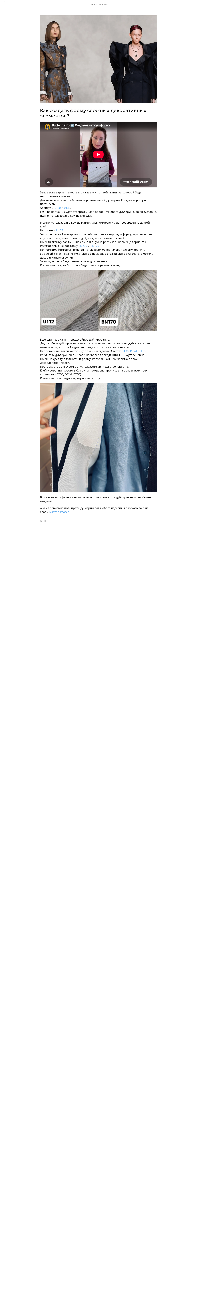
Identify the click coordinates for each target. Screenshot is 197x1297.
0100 (57, 208)
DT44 (133, 351)
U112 (59, 230)
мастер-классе (59, 512)
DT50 (142, 351)
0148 (67, 208)
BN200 (82, 246)
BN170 (94, 246)
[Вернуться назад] (4, 4)
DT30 (125, 351)
